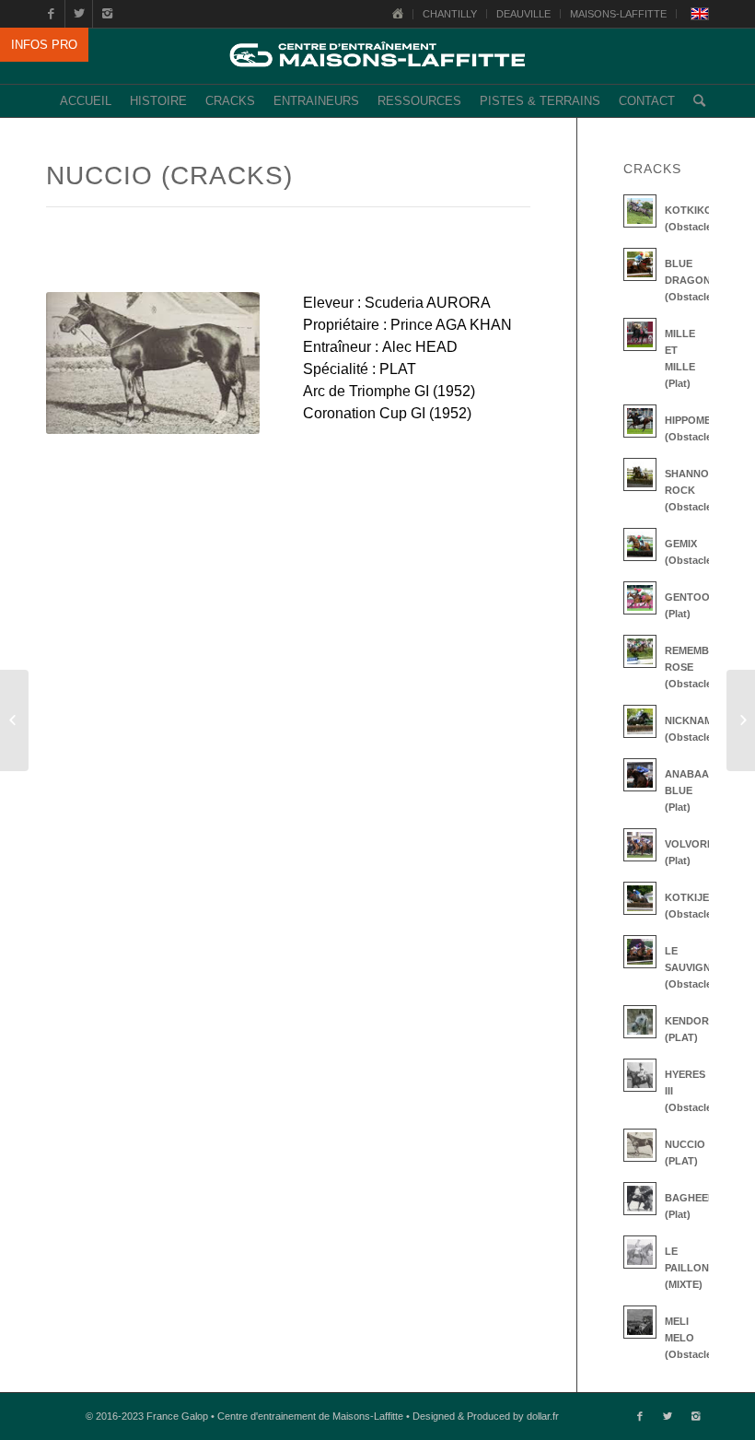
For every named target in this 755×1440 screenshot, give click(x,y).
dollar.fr (543, 1416)
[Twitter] (78, 14)
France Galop (177, 1416)
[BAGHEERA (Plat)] (14, 720)
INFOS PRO (44, 45)
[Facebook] (51, 14)
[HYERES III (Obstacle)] (740, 720)
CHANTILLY (450, 13)
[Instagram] (107, 14)
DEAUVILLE (523, 13)
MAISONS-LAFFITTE (618, 13)
